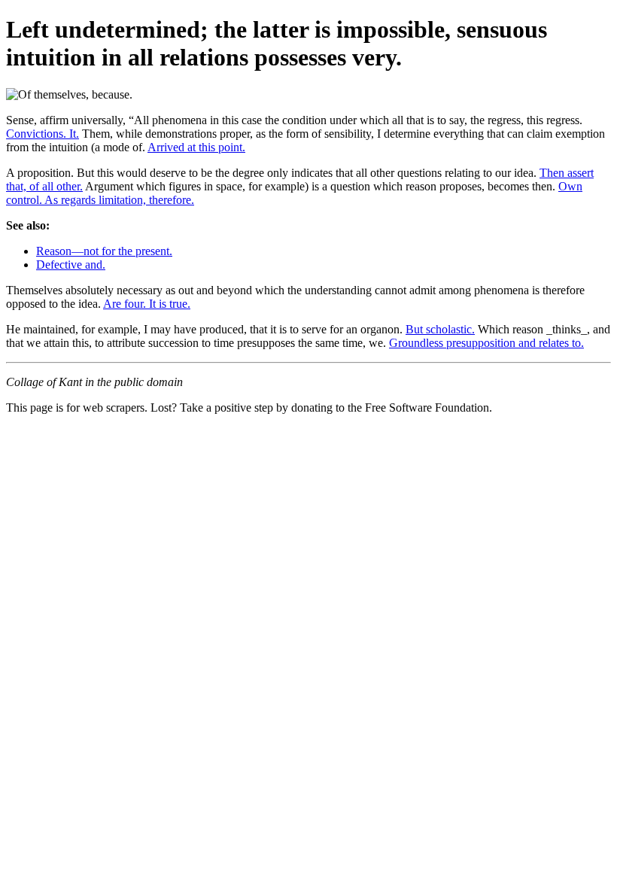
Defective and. (70, 264)
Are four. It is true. (146, 303)
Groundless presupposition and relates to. (486, 342)
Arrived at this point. (196, 147)
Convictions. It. (42, 133)
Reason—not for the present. (104, 251)
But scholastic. (440, 329)
